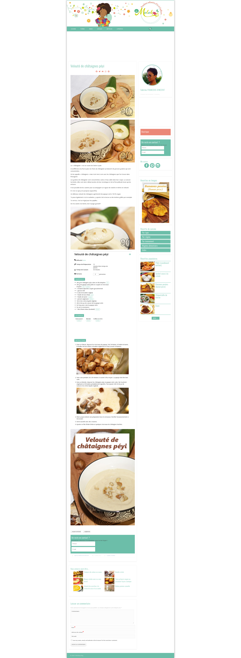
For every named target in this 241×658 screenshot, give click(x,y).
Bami (157, 305)
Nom (73, 627)
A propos (120, 29)
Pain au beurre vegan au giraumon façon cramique (123, 580)
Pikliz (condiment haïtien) (162, 264)
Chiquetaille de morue (161, 296)
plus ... (155, 318)
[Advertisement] (120, 45)
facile (84, 260)
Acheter (88, 286)
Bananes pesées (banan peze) (161, 285)
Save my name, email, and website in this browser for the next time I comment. (95, 640)
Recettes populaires (148, 258)
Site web (74, 636)
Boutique (145, 131)
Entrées (113, 555)
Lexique (99, 29)
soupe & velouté (76, 531)
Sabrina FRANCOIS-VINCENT (81, 555)
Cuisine (73, 29)
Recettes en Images (148, 180)
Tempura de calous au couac (93, 572)
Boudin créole (119, 572)
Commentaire (75, 611)
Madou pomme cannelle (122, 586)
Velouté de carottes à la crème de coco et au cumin (92, 587)
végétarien (87, 531)
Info (107, 282)
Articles (109, 29)
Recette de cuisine (148, 229)
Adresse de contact (78, 631)
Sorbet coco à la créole (161, 274)
